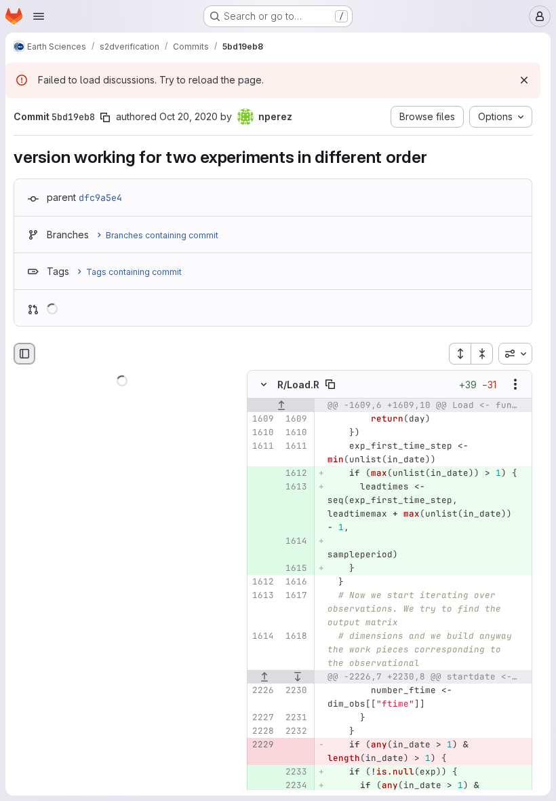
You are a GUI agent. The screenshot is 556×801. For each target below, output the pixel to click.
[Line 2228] (262, 731)
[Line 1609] (262, 419)
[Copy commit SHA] (105, 117)
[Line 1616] (295, 582)
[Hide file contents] (264, 384)
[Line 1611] (262, 446)
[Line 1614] (262, 636)
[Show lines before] (281, 405)
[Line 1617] (295, 595)
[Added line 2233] (295, 772)
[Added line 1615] (295, 568)
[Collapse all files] (482, 354)
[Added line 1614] (295, 541)
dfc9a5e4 (100, 197)
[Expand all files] (460, 354)
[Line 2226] (262, 690)
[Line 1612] (262, 582)
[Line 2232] (295, 731)
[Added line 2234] (295, 785)
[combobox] (515, 354)
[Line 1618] (295, 636)
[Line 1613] (262, 595)
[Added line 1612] (295, 473)
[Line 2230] (295, 690)
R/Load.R (298, 384)
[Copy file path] (330, 384)
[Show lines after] (298, 677)
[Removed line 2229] (262, 744)
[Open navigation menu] (38, 16)
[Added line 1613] (295, 486)
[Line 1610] (262, 432)
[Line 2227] (262, 717)
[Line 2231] (295, 717)
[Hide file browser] (24, 354)
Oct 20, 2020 (188, 116)
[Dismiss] (524, 80)
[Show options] (515, 384)
